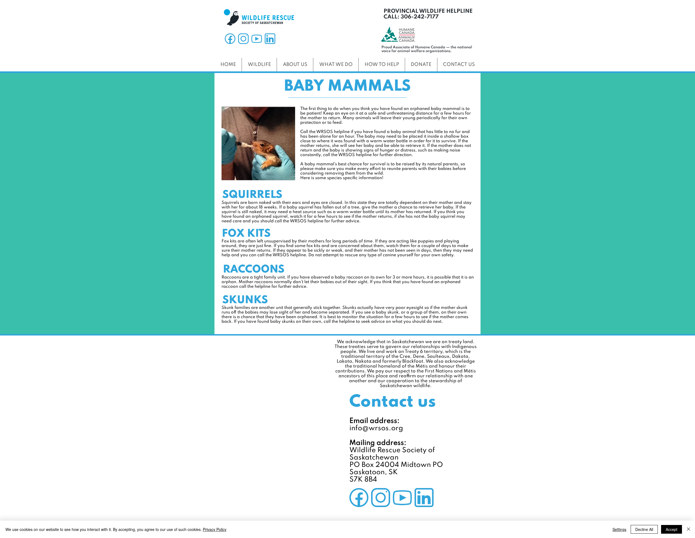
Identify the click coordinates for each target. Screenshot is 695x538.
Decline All (644, 529)
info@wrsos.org (376, 428)
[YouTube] (256, 38)
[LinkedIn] (270, 38)
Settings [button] (619, 529)
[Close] (688, 529)
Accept (671, 529)
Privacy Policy (214, 529)
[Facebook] (230, 38)
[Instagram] (243, 38)
